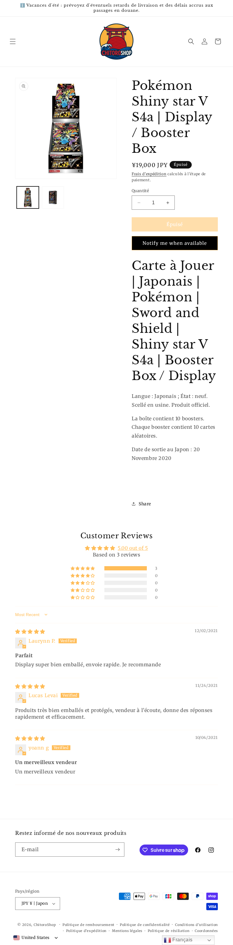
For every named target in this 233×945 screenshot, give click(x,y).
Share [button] (145, 504)
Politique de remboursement (88, 925)
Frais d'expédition (149, 174)
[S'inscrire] (117, 849)
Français (182, 939)
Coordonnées (206, 931)
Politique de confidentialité (145, 925)
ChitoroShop (45, 925)
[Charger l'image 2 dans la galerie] (53, 197)
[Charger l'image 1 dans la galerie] (28, 197)
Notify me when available (175, 243)
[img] (30, 631)
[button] (12, 41)
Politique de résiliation (169, 931)
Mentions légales (127, 931)
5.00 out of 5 (133, 548)
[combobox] (31, 937)
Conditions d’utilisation (196, 925)
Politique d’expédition (86, 931)
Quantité (140, 190)
